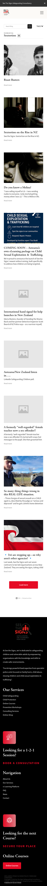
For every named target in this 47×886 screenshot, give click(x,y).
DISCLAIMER (8, 876)
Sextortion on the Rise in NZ (20, 132)
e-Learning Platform (11, 786)
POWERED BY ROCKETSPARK (12, 883)
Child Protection (9, 700)
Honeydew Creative (36, 881)
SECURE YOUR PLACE (20, 846)
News (5, 794)
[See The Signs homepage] (20, 12)
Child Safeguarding (10, 696)
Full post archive (26, 598)
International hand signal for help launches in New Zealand (23, 313)
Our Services (8, 783)
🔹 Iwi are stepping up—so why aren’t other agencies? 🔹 (22, 556)
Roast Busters (11, 80)
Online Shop (8, 715)
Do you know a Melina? (17, 187)
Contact (6, 798)
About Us (6, 779)
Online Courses (9, 703)
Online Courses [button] (12, 865)
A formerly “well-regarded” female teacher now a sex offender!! (23, 429)
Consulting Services (11, 711)
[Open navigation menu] (42, 13)
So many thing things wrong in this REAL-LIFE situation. (22, 492)
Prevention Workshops (12, 707)
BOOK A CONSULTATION (21, 763)
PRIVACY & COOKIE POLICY (20, 876)
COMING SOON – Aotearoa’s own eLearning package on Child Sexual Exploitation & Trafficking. (23, 251)
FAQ (4, 790)
